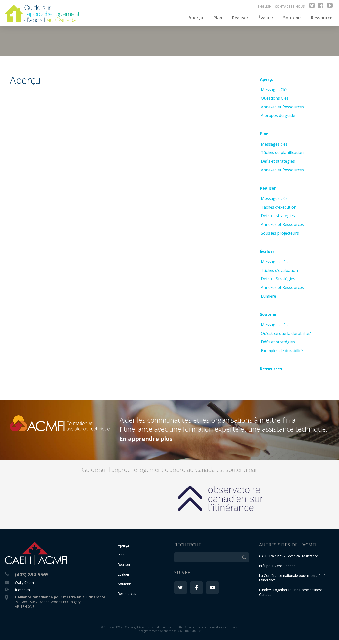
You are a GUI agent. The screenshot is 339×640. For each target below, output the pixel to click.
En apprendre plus (146, 439)
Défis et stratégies (278, 161)
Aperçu (195, 18)
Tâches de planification (282, 152)
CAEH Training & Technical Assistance (288, 556)
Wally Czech (24, 582)
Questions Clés (275, 98)
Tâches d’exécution (278, 207)
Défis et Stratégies (278, 278)
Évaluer (265, 18)
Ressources (323, 18)
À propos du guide (278, 115)
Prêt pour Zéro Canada (277, 565)
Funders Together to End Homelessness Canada (291, 592)
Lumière (268, 296)
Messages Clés (274, 89)
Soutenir (292, 18)
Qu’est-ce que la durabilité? (286, 333)
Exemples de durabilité (282, 350)
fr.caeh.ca (22, 589)
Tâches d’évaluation (279, 270)
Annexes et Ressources (282, 107)
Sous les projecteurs (280, 233)
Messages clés (274, 144)
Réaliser (240, 18)
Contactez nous (290, 6)
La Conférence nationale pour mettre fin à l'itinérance (292, 577)
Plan (217, 18)
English (264, 6)
